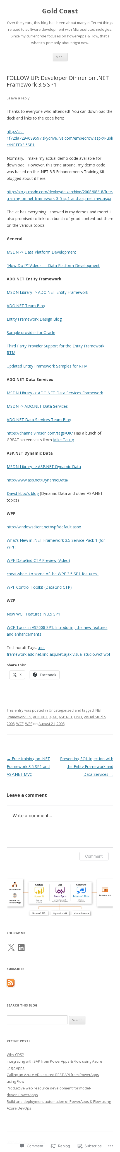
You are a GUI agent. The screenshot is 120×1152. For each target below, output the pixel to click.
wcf (99, 654)
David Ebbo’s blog (23, 493)
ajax (67, 654)
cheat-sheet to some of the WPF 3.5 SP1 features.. (53, 573)
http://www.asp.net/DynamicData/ (37, 480)
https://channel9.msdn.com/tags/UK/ (40, 433)
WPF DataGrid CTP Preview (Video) (38, 560)
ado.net (34, 654)
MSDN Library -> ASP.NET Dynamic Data (44, 466)
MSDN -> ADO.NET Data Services (37, 406)
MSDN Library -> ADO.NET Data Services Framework (55, 392)
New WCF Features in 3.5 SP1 (33, 614)
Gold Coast (60, 11)
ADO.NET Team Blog (26, 305)
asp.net (56, 654)
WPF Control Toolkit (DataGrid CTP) (39, 587)
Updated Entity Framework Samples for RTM (47, 366)
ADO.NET (40, 716)
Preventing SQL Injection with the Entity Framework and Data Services (86, 766)
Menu (60, 57)
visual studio (84, 654)
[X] (11, 947)
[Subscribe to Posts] (11, 985)
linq (45, 654)
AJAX (53, 716)
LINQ (78, 716)
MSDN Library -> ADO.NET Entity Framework (47, 292)
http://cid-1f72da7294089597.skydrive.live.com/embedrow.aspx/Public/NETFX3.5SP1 (60, 138)
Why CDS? (15, 1054)
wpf (107, 654)
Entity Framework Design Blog (34, 319)
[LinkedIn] (21, 947)
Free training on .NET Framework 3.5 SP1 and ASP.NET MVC (28, 766)
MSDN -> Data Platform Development (41, 252)
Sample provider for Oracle (31, 332)
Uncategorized (61, 710)
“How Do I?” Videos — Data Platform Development (53, 265)
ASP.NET (66, 716)
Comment (94, 856)
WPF (28, 723)
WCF (19, 723)
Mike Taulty (63, 439)
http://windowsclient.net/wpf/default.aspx (44, 527)
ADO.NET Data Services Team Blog (39, 419)
